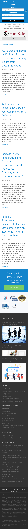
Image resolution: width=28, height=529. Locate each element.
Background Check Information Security (14, 391)
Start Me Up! (14, 287)
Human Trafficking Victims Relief (12, 401)
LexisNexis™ (6, 416)
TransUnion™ (6, 423)
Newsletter (17, 26)
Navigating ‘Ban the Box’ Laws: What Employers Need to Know (13, 323)
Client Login (11, 26)
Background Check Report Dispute (12, 445)
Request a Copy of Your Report (11, 448)
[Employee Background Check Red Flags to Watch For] (14, 353)
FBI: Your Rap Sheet (8, 476)
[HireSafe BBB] (5, 298)
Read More (5, 95)
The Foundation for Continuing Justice (13, 479)
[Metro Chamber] (14, 306)
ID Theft (4, 453)
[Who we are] (22, 298)
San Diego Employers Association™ (13, 438)
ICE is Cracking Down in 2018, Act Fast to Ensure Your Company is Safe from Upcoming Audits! (14, 58)
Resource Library (7, 396)
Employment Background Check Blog (12, 28)
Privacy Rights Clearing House (11, 455)
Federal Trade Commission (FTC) (12, 462)
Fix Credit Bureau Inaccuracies (11, 450)
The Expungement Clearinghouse (12, 481)
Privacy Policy (6, 394)
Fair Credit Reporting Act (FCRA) (12, 467)
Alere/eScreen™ (7, 411)
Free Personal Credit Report (10, 469)
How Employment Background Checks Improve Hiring (13, 360)
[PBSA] (14, 298)
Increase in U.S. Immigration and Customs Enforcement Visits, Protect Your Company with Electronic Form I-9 (13, 165)
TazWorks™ (5, 409)
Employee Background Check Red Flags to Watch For (12, 347)
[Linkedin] (23, 28)
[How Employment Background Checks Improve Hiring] (14, 372)
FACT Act (4, 464)
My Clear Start (6, 474)
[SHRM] (5, 306)
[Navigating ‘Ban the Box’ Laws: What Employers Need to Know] (14, 334)
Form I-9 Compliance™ (9, 413)
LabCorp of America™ (8, 418)
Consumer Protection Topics (10, 472)
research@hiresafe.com (18, 24)
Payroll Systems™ (7, 435)
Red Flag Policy (6, 389)
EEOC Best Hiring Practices (10, 398)
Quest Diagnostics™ (8, 421)
